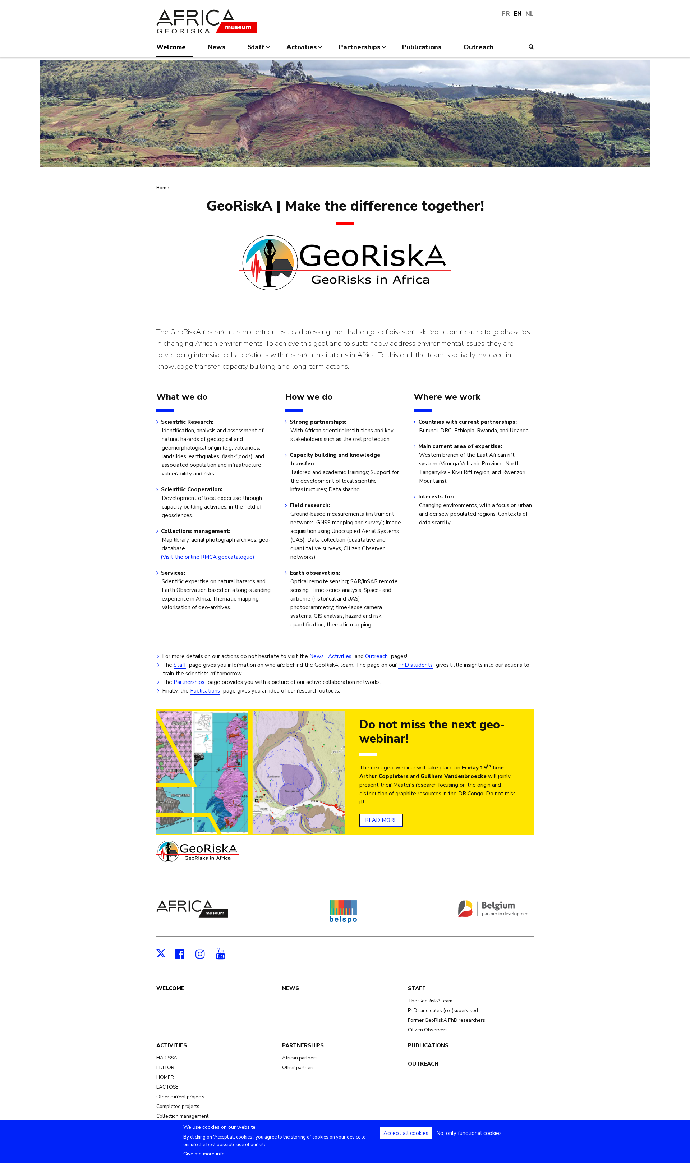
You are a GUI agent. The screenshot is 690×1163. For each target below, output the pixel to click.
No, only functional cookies (469, 1133)
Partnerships (189, 682)
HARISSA (166, 1057)
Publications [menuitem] (421, 47)
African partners (300, 1057)
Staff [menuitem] (256, 50)
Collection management (182, 1116)
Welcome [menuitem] (171, 47)
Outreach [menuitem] (479, 47)
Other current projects (180, 1096)
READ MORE (381, 820)
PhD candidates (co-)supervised (443, 1010)
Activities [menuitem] (301, 50)
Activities (339, 656)
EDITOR (165, 1067)
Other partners (298, 1067)
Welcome (170, 988)
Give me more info (204, 1154)
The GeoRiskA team (430, 1000)
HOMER (165, 1077)
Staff (180, 664)
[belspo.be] (343, 921)
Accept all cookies (405, 1133)
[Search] (531, 46)
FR (506, 14)
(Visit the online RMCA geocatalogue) (208, 557)
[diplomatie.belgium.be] (494, 915)
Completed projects (177, 1106)
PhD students (415, 664)
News (316, 656)
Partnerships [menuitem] (359, 50)
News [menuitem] (216, 47)
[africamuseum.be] (192, 915)
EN (518, 14)
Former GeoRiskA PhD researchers (446, 1020)
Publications (205, 690)
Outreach (376, 656)
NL (529, 14)
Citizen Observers (428, 1029)
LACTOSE (167, 1087)
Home (162, 187)
